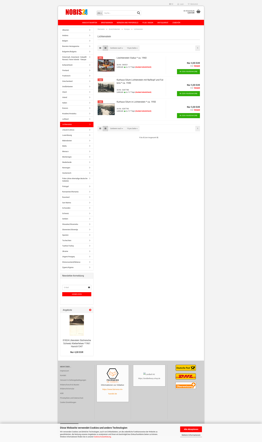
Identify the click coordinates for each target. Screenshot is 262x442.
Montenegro (67, 157)
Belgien (65, 41)
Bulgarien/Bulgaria (69, 52)
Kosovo (65, 108)
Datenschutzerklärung (102, 437)
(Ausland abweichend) (143, 67)
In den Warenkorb (188, 72)
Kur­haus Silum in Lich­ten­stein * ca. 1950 (136, 102)
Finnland (65, 70)
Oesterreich (66, 173)
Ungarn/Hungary (68, 257)
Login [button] (181, 4)
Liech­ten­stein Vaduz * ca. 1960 (132, 58)
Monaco (65, 151)
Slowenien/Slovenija (70, 230)
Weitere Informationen (191, 435)
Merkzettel (194, 4)
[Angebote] (90, 310)
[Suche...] (138, 13)
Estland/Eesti (67, 65)
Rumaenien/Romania (70, 192)
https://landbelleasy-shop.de (149, 378)
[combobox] (116, 48)
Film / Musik (147, 23)
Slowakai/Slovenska (70, 224)
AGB (61, 393)
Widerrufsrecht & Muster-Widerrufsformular (70, 387)
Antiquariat (162, 23)
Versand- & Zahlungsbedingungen (73, 380)
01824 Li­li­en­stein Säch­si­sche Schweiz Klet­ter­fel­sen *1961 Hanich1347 (77, 343)
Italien (64, 103)
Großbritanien (67, 87)
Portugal (65, 186)
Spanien (65, 235)
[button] (171, 4)
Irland (64, 92)
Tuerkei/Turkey (68, 246)
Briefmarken (107, 23)
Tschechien (66, 240)
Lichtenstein (67, 124)
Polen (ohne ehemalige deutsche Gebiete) (74, 179)
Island (64, 97)
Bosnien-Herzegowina (70, 46)
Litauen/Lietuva (68, 130)
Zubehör (176, 23)
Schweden (66, 208)
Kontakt (63, 375)
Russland (65, 197)
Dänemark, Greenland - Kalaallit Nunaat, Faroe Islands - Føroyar (74, 58)
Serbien (65, 219)
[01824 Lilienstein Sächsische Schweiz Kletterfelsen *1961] (77, 325)
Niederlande (67, 162)
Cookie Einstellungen (68, 402)
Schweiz (65, 213)
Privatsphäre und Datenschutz (71, 398)
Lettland (65, 119)
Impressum (64, 371)
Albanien (65, 30)
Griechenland (67, 81)
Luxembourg (67, 135)
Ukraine (65, 251)
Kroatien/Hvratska (69, 114)
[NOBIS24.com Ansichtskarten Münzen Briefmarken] (76, 11)
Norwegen (66, 168)
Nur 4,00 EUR (76, 352)
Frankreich (66, 76)
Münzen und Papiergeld (127, 23)
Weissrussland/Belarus (71, 262)
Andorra (65, 35)
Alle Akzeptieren (191, 429)
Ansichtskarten (89, 23)
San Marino (66, 203)
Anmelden (77, 294)
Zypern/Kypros (68, 267)
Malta (64, 146)
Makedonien (67, 141)
